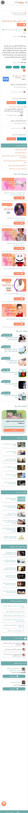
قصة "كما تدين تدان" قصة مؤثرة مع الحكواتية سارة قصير (16, 219)
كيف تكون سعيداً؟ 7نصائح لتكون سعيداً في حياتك (14, 269)
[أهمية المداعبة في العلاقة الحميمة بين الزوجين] (22, 339)
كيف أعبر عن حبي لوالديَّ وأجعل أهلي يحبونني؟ (15, 320)
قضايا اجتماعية (6, 204)
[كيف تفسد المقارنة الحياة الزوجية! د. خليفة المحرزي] (14, 285)
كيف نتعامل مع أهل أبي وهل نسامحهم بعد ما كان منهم (15, 162)
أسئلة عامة (5, 255)
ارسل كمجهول (11, 103)
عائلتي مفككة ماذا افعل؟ (20, 150)
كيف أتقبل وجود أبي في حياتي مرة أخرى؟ (17, 166)
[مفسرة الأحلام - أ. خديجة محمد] (25, 107)
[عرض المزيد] (24, 70)
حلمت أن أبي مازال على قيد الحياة (20, 14)
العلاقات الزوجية (5, 335)
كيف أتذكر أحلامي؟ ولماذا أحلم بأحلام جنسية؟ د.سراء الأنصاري (16, 244)
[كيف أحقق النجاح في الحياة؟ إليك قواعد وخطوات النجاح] (22, 350)
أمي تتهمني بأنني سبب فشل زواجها (17, 169)
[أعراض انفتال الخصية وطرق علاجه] (22, 396)
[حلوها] (26, 2)
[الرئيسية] (25, 13)
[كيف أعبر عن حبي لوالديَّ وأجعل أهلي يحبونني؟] (14, 310)
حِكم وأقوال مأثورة (6, 179)
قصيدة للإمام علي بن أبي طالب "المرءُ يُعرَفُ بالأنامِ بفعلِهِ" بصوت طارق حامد (14, 194)
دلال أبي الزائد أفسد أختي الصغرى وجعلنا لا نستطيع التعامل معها (14, 157)
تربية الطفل (4, 358)
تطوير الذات (4, 347)
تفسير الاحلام (15, 13)
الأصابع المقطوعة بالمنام (20, 153)
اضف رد (14, 115)
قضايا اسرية (5, 280)
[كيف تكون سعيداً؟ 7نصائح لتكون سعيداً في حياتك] (14, 259)
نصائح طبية (4, 381)
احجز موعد (13, 676)
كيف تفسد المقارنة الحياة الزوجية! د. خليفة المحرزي (14, 295)
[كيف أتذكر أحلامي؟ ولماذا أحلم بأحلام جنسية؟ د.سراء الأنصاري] (14, 234)
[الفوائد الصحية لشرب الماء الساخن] (22, 385)
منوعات (20, 13)
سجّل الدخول (21, 103)
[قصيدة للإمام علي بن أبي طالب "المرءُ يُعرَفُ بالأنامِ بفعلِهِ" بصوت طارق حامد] (14, 184)
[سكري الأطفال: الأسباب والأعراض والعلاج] (22, 362)
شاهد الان (17, 198)
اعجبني (18, 115)
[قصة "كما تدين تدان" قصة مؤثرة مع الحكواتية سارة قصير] (14, 209)
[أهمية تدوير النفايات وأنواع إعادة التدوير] (22, 373)
